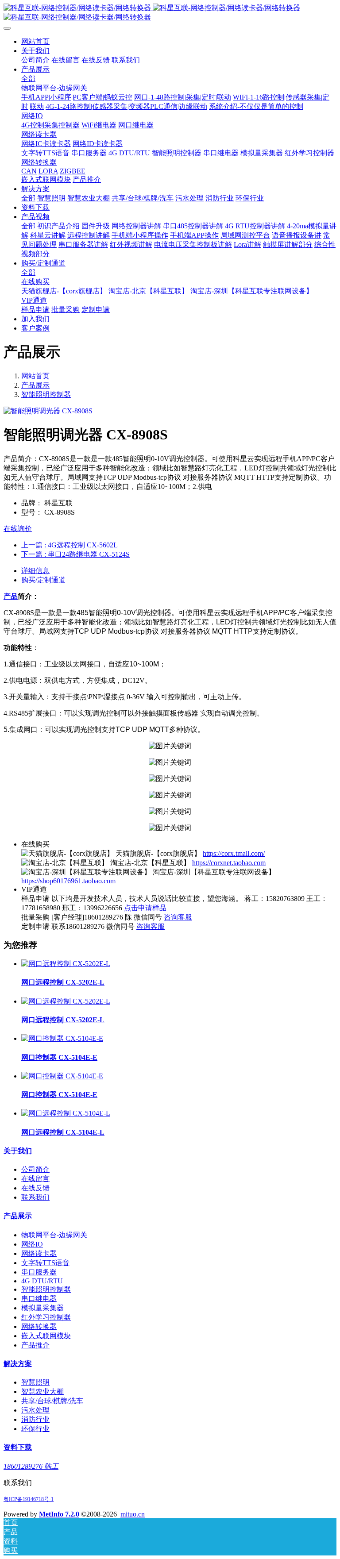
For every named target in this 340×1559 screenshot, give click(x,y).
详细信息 (35, 570)
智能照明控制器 (46, 394)
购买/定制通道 (43, 580)
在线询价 (18, 528)
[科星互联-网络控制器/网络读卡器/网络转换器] (170, 13)
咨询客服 (178, 917)
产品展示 (35, 385)
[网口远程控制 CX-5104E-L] (65, 1113)
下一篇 (75, 554)
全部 (28, 78)
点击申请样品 (145, 908)
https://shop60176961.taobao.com (68, 881)
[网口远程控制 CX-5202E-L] (65, 963)
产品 (11, 596)
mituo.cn (132, 1514)
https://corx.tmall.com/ (234, 853)
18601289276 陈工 (31, 1466)
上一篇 (69, 545)
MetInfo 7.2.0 (59, 1514)
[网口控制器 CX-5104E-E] (62, 1038)
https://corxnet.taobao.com (229, 862)
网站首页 (35, 41)
